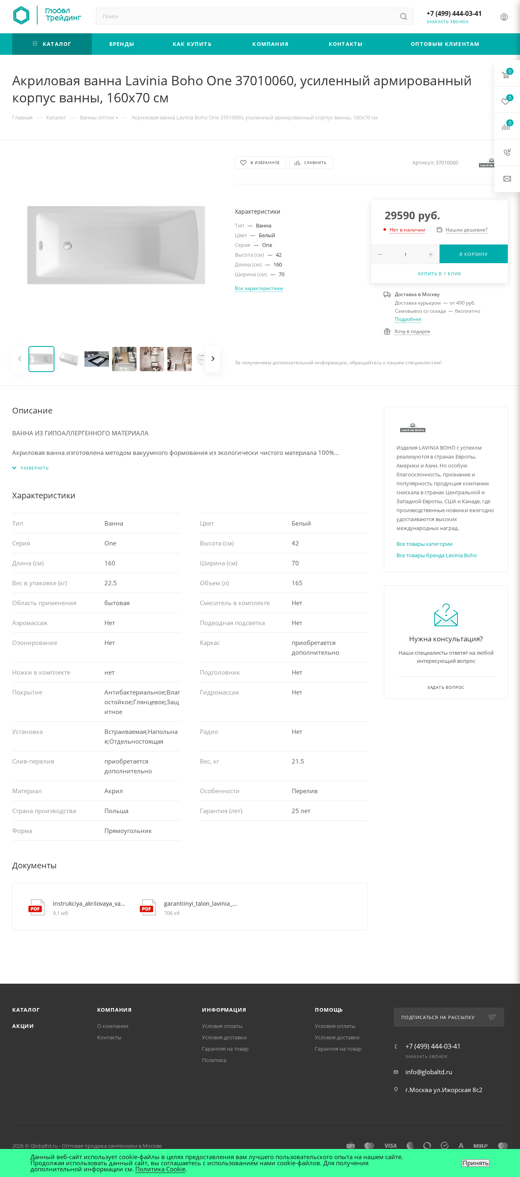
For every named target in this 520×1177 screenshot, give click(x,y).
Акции (23, 1026)
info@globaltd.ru (428, 1072)
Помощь (329, 1009)
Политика (214, 1060)
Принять (476, 1163)
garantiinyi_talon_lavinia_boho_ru (201, 903)
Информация (224, 1009)
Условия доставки (224, 1037)
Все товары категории (424, 543)
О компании (112, 1026)
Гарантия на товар (225, 1048)
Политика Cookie (160, 1169)
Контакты (109, 1037)
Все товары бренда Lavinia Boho (436, 555)
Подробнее (408, 319)
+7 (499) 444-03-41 (454, 13)
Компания (114, 1009)
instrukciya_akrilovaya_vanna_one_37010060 (90, 903)
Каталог (26, 1009)
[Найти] (404, 16)
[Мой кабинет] (504, 18)
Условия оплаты (222, 1026)
